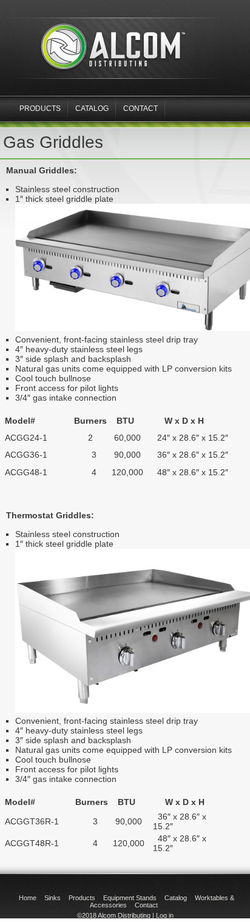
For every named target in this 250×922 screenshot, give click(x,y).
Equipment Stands (130, 897)
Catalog (92, 108)
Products (82, 897)
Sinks (52, 897)
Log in (165, 915)
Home (27, 897)
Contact (140, 108)
